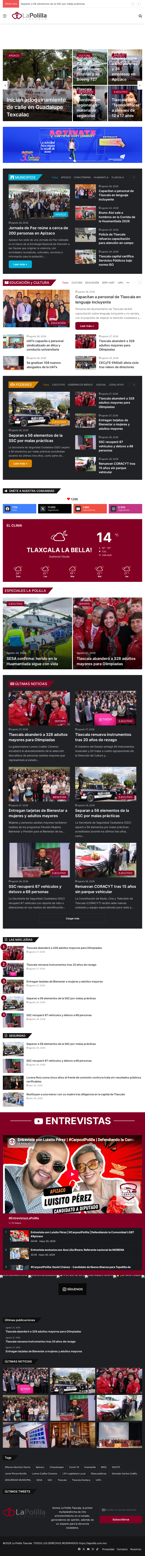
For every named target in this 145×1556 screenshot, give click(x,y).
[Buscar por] (140, 17)
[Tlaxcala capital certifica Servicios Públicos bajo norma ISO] (85, 257)
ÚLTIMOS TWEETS (17, 1491)
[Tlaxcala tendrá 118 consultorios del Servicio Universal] (72, 1435)
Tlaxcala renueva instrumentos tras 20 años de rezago (61, 964)
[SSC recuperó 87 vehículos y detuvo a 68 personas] (85, 442)
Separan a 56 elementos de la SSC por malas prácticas (61, 998)
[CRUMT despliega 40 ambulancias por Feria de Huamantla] (25, 1435)
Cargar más (72, 918)
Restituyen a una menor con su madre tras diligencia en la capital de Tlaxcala (75, 1094)
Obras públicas (98, 1473)
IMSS (104, 1467)
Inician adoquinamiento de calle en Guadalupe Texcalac (36, 107)
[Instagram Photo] (14, 1289)
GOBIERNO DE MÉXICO (80, 384)
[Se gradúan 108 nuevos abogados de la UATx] (13, 363)
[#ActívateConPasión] (72, 144)
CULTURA (84, 55)
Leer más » (20, 264)
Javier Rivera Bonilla (16, 1473)
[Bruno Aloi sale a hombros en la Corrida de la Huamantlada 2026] (85, 213)
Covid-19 (74, 1467)
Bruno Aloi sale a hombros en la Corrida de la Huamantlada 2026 (117, 217)
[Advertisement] (72, 35)
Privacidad (108, 1549)
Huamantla (90, 1467)
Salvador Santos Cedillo (124, 1473)
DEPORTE (84, 603)
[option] (72, 85)
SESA (39, 1480)
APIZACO (14, 55)
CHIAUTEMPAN (82, 177)
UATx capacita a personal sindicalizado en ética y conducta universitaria (45, 345)
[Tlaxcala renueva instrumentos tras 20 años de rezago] (13, 970)
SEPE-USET (108, 282)
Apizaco (40, 1467)
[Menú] (5, 17)
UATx (120, 282)
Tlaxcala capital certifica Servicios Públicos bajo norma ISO (116, 260)
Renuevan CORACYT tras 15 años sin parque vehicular (117, 468)
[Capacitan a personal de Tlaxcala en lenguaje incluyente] (85, 191)
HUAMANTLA (101, 177)
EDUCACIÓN (92, 282)
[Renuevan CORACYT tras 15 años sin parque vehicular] (85, 464)
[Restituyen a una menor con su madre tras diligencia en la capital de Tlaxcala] (13, 1099)
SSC (50, 1480)
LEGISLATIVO (116, 384)
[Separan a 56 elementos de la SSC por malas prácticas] (13, 1003)
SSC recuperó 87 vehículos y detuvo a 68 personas (116, 446)
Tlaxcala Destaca (81, 1480)
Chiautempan (57, 1467)
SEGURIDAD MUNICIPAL (18, 1480)
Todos (55, 177)
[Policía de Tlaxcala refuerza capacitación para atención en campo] (85, 235)
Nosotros (135, 1549)
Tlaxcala (62, 1480)
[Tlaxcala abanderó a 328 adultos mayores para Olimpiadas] (85, 341)
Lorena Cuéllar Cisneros (44, 1473)
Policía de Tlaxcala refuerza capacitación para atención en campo (116, 238)
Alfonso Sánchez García (17, 1467)
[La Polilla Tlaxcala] (29, 15)
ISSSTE (116, 1467)
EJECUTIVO (120, 91)
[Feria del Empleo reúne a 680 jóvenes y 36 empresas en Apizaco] (125, 67)
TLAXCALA (117, 177)
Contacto (122, 1549)
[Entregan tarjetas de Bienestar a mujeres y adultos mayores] (85, 420)
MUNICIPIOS (86, 91)
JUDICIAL (101, 384)
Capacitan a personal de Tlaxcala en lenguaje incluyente (116, 195)
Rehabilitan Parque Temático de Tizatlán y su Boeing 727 (88, 69)
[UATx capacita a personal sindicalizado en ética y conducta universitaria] (13, 341)
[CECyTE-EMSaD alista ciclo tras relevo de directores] (85, 363)
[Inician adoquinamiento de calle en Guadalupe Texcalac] (37, 85)
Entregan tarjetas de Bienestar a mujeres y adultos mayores (114, 424)
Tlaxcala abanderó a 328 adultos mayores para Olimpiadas (116, 345)
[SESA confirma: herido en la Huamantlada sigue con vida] (37, 633)
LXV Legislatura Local (74, 1473)
